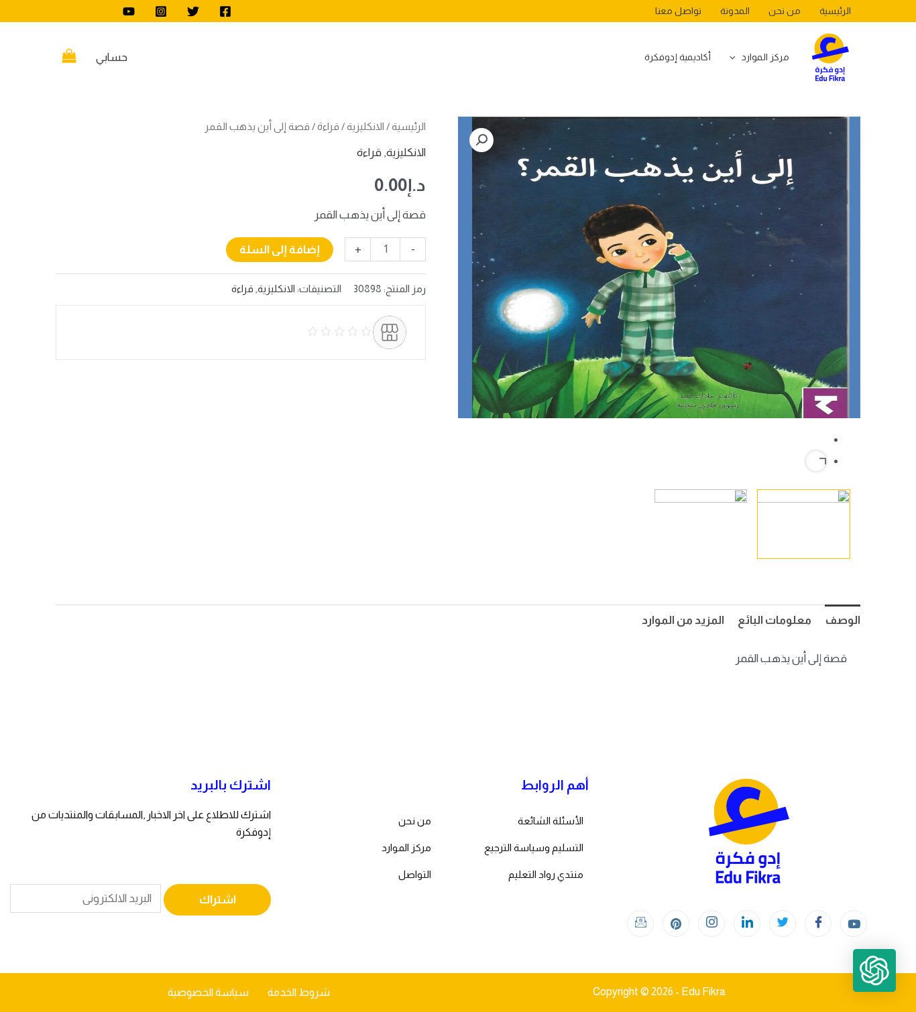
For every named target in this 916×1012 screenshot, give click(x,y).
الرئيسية (409, 126)
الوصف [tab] (842, 620)
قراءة (328, 126)
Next (816, 461)
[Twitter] (193, 11)
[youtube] (129, 11)
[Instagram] (161, 11)
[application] (736, 57)
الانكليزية (365, 126)
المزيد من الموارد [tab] (683, 620)
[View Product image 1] (803, 524)
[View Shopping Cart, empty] (69, 57)
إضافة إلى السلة (279, 249)
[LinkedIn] (747, 923)
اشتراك (217, 899)
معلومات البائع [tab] (774, 620)
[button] (481, 140)
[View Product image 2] (701, 524)
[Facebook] (225, 11)
